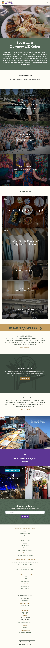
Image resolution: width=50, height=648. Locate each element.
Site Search (22, 644)
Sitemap (29, 644)
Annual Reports (25, 545)
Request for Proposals (25, 548)
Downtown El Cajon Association (27, 640)
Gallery (25, 627)
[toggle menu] (47, 2)
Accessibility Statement (25, 632)
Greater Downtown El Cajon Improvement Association (25, 562)
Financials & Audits (25, 540)
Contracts (25, 543)
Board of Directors (25, 536)
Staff (25, 538)
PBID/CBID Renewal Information (25, 564)
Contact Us (25, 600)
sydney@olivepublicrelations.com (25, 622)
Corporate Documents (25, 533)
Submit (24, 516)
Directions (25, 576)
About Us (25, 531)
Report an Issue (25, 409)
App (25, 588)
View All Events (25, 83)
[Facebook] (23, 613)
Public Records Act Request (25, 550)
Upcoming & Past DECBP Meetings (25, 555)
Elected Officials (25, 586)
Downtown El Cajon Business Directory (25, 569)
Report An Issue (25, 605)
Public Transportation (25, 581)
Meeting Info (25, 378)
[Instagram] (27, 613)
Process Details (25, 347)
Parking (25, 578)
